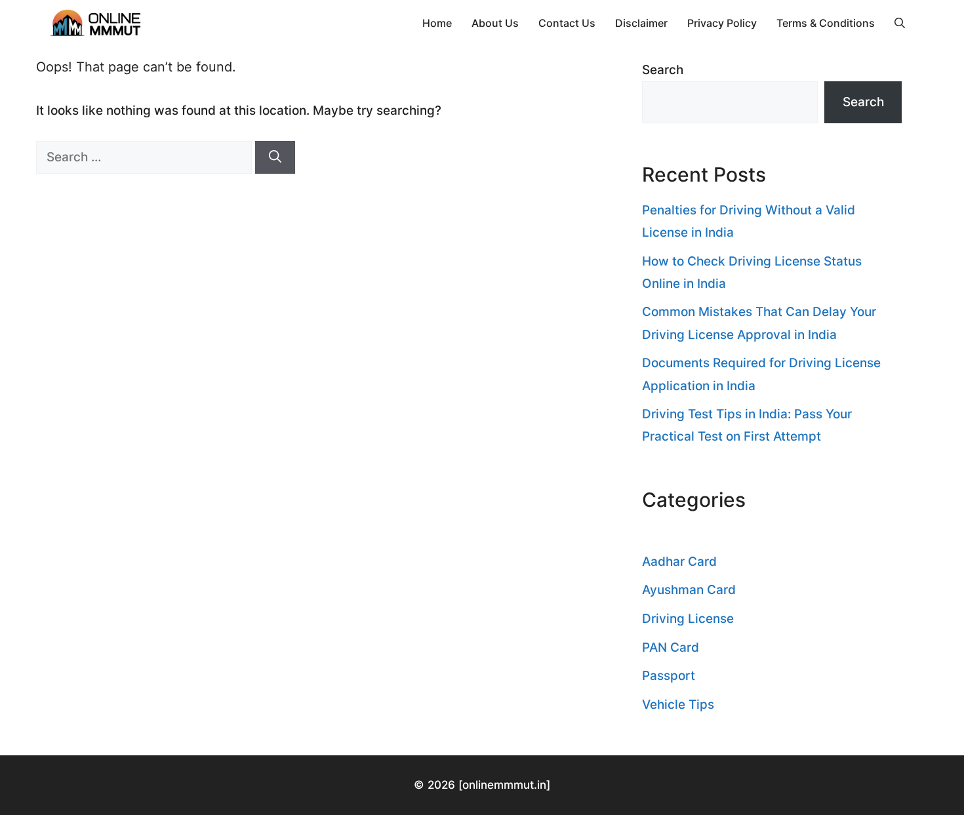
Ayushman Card (689, 589)
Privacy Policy (722, 23)
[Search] (275, 157)
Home (437, 23)
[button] (900, 23)
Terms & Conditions (825, 23)
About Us (495, 23)
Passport (668, 675)
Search (662, 69)
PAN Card (670, 647)
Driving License (688, 618)
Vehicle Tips (678, 704)
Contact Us (566, 23)
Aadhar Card (679, 561)
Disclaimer (641, 23)
